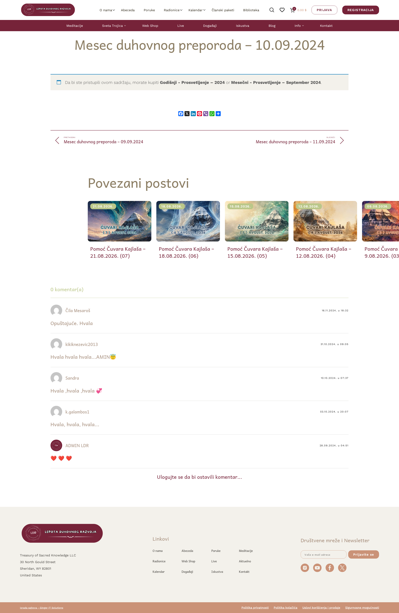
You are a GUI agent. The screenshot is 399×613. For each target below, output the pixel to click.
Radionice (172, 10)
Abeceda (128, 10)
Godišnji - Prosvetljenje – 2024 (192, 82)
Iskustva (242, 25)
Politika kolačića (285, 608)
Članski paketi (223, 10)
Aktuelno (245, 561)
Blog (272, 25)
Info (298, 25)
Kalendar (195, 10)
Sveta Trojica (112, 25)
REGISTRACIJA (360, 9)
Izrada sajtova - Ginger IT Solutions (41, 607)
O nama (106, 10)
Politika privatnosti (255, 608)
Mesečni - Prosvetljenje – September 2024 (276, 82)
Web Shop (150, 25)
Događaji (210, 25)
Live (180, 25)
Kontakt (326, 25)
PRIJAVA (324, 9)
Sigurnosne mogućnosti (362, 608)
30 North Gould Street (37, 562)
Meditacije (74, 25)
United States (31, 575)
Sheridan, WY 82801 (35, 568)
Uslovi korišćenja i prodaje (321, 608)
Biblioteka (251, 10)
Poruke (149, 10)
